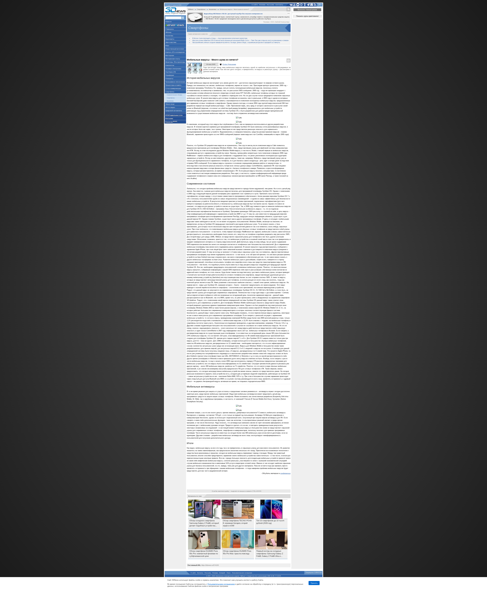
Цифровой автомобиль (173, 111)
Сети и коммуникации (173, 88)
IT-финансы (169, 29)
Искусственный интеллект (174, 49)
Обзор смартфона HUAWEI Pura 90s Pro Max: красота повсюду (237, 552)
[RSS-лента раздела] (288, 9)
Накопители (169, 65)
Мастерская (169, 55)
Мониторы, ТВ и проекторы (175, 62)
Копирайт (222, 573)
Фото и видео (170, 107)
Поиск (229, 573)
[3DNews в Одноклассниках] (305, 4)
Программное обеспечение (175, 82)
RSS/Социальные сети (173, 115)
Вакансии (171, 122)
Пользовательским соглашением (221, 584)
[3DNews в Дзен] (301, 4)
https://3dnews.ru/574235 (210, 565)
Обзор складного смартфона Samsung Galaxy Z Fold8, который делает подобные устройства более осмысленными (204, 523)
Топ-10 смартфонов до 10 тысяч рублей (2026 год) (270, 522)
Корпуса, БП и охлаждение (175, 52)
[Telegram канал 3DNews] (308, 4)
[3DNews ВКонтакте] (291, 4)
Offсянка (168, 32)
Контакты (279, 5)
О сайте (255, 5)
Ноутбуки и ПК (170, 72)
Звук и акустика (170, 42)
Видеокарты (169, 39)
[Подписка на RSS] (315, 4)
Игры (167, 46)
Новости (168, 22)
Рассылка (270, 5)
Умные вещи (169, 104)
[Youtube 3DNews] (294, 4)
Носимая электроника (173, 69)
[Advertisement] (238, 51)
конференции (285, 473)
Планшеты (169, 79)
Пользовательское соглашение (242, 573)
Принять (314, 583)
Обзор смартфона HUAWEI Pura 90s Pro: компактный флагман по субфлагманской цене (203, 553)
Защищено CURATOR (313, 573)
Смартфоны (169, 92)
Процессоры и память (173, 85)
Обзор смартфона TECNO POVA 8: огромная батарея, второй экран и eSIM (237, 523)
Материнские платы (172, 59)
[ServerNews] (175, 25)
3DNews (191, 9)
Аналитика (169, 36)
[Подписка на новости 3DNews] (311, 4)
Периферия (169, 75)
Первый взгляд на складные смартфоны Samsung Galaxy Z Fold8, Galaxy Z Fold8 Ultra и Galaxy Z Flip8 (269, 553)
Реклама (262, 5)
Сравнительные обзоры (174, 95)
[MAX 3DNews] (298, 4)
